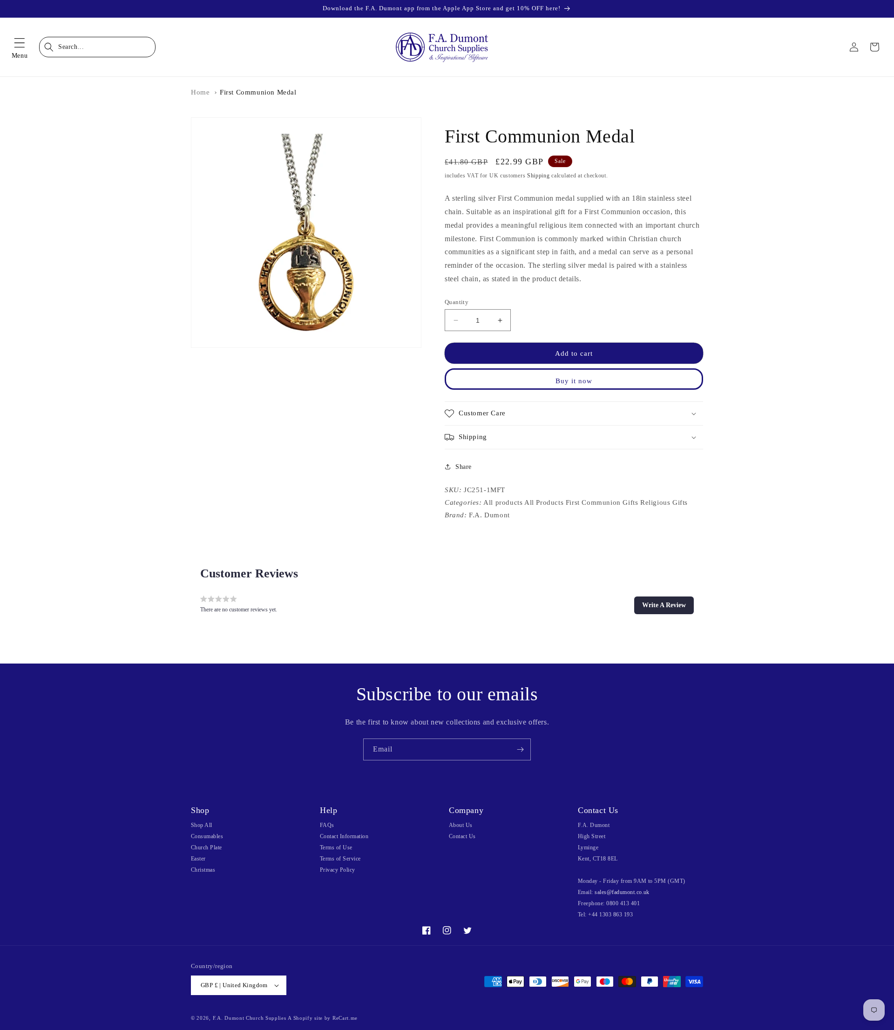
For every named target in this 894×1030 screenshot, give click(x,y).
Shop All (201, 825)
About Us (461, 825)
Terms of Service (340, 858)
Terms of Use (336, 847)
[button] (19, 47)
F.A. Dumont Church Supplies (249, 1018)
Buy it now (573, 381)
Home (200, 92)
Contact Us (462, 836)
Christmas (203, 870)
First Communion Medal (258, 92)
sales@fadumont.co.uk (622, 892)
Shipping (538, 175)
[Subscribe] (520, 749)
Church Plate (206, 847)
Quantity (456, 301)
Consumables (207, 836)
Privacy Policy (337, 870)
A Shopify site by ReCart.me (323, 1018)
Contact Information (344, 836)
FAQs (327, 825)
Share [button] (463, 466)
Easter (198, 858)
